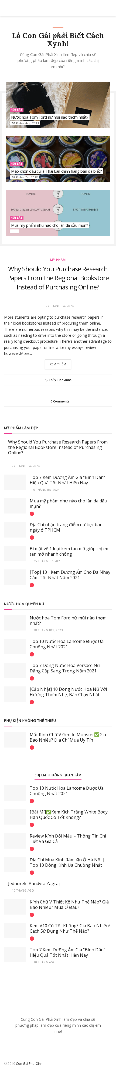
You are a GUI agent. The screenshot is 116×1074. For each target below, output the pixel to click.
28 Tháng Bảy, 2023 (25, 123)
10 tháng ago (22, 890)
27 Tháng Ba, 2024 (25, 466)
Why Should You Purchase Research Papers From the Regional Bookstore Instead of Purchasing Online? (58, 277)
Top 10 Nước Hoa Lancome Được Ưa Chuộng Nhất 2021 (67, 644)
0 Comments (60, 401)
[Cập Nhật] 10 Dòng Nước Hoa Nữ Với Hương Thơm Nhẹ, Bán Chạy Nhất (68, 692)
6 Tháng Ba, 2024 (46, 490)
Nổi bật (16, 109)
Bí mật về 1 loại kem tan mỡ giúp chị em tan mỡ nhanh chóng (70, 551)
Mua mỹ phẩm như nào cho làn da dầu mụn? (49, 225)
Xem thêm (58, 364)
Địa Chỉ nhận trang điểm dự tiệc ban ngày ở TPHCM (66, 527)
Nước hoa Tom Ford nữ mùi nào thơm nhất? (49, 117)
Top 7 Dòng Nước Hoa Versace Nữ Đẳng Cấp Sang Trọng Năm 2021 (65, 668)
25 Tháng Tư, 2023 (24, 177)
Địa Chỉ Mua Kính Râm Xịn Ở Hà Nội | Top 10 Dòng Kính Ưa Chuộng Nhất (67, 862)
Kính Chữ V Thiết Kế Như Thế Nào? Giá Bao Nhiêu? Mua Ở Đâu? (69, 904)
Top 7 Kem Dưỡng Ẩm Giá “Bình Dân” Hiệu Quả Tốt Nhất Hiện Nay (67, 480)
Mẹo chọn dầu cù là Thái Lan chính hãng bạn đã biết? (56, 171)
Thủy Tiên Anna (60, 380)
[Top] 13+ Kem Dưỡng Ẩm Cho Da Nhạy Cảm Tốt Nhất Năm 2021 (70, 575)
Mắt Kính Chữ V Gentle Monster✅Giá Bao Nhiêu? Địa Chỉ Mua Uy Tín (68, 737)
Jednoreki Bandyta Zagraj (34, 883)
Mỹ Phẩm (58, 259)
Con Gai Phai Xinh (29, 1063)
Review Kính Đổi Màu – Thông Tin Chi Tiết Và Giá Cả (68, 838)
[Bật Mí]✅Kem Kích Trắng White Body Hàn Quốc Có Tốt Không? (69, 814)
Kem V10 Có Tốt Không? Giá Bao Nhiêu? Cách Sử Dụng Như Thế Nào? (70, 928)
